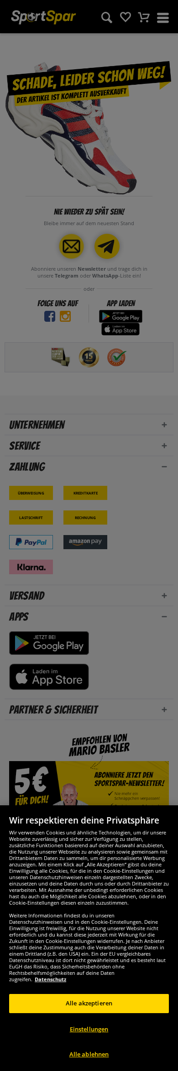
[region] (89, 938)
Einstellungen (89, 1029)
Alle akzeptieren (89, 1003)
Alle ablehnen (89, 1054)
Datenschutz (50, 979)
